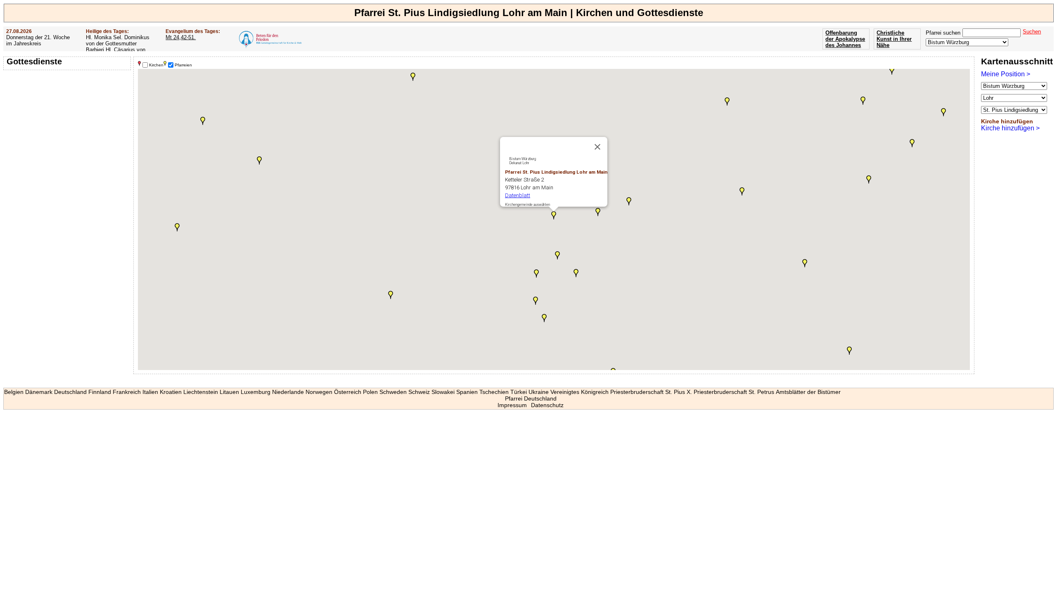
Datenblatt (517, 195)
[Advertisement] (68, 125)
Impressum (512, 405)
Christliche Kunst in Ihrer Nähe (894, 39)
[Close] (597, 147)
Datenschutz (547, 405)
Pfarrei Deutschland (531, 398)
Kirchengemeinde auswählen (527, 205)
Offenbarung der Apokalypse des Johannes (845, 39)
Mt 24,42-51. (181, 37)
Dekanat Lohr (519, 163)
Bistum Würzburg (522, 159)
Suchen (1032, 31)
